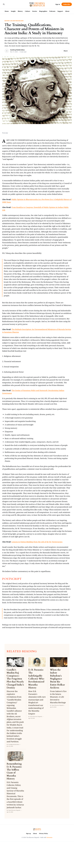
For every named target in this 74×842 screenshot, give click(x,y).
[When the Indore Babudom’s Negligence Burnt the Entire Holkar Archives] (58, 682)
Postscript (5, 133)
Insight (13, 11)
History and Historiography (14, 20)
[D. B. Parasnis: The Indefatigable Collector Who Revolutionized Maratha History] (37, 688)
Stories (34, 11)
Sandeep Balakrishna (17, 50)
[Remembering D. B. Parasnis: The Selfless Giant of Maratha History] (15, 782)
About (67, 11)
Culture (27, 11)
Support (60, 11)
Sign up (28, 833)
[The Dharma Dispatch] (37, 4)
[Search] (3, 4)
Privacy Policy (43, 833)
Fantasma (49, 837)
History (20, 11)
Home (7, 11)
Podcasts (52, 11)
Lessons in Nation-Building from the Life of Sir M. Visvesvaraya (37, 542)
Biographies (43, 11)
